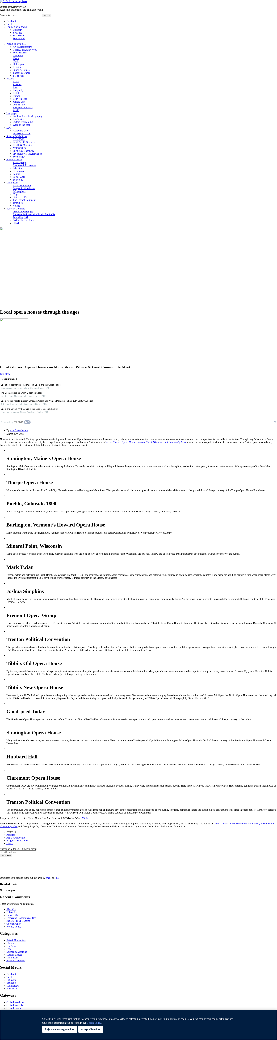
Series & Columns (15, 208)
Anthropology (20, 162)
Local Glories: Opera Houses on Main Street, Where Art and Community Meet (146, 442)
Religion (17, 67)
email (48, 877)
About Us (11, 909)
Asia (15, 87)
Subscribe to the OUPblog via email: (18, 849)
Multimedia (12, 182)
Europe (16, 96)
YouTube (17, 32)
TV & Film (18, 75)
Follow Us (11, 912)
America (17, 84)
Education (18, 168)
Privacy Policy (9, 868)
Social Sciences (14, 159)
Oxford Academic (15, 1002)
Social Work (19, 176)
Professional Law (21, 133)
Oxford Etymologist (23, 122)
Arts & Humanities (15, 44)
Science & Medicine (16, 136)
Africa (16, 81)
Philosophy (18, 64)
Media (16, 58)
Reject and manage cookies (59, 1029)
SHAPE (17, 223)
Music (16, 61)
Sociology (18, 179)
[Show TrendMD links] (275, 421)
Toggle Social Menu (16, 27)
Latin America (20, 98)
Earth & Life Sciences (24, 142)
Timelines (18, 202)
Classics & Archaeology (25, 49)
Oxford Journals (14, 1005)
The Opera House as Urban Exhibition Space (21, 393)
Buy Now (5, 374)
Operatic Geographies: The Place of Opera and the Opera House (31, 385)
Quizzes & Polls (21, 197)
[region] (138, 1025)
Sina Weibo (19, 35)
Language (11, 113)
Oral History (19, 104)
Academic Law (20, 130)
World (16, 110)
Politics (16, 174)
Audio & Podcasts (22, 185)
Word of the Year (21, 124)
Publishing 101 (20, 217)
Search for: (5, 15)
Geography (18, 171)
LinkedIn (17, 29)
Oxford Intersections (23, 220)
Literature (18, 55)
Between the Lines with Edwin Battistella (34, 214)
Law (8, 127)
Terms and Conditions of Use (21, 918)
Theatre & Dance (21, 72)
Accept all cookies (90, 1029)
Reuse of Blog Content (18, 920)
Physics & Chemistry (23, 150)
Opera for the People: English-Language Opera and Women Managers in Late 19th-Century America (47, 401)
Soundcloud (19, 38)
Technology (19, 156)
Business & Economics (24, 165)
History (10, 78)
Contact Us (12, 915)
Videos (16, 205)
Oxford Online (13, 1008)
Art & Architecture (22, 46)
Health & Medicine (22, 145)
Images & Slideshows (24, 188)
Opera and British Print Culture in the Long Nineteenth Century (29, 409)
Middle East (19, 101)
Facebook (11, 21)
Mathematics (19, 148)
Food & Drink (20, 52)
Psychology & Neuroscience (27, 153)
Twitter (10, 24)
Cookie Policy (13, 923)
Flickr (85, 818)
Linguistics (18, 119)
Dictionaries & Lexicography (27, 116)
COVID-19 (19, 139)
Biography (18, 90)
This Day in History (23, 107)
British (16, 93)
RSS (57, 877)
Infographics (19, 191)
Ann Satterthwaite (19, 430)
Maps (15, 194)
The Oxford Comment (24, 200)
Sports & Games (21, 70)
